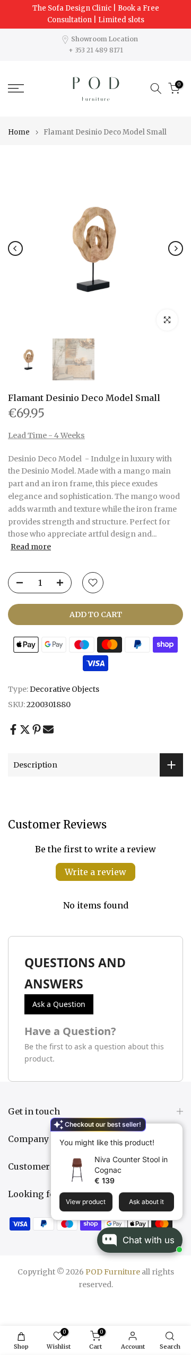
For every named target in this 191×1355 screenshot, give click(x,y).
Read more (31, 546)
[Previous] (15, 248)
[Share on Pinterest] (36, 729)
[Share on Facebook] (13, 729)
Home (19, 132)
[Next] (175, 248)
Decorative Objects (64, 689)
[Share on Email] (48, 729)
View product (86, 1202)
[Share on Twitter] (25, 729)
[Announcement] (95, 14)
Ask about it (146, 1202)
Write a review (95, 872)
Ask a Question (58, 1004)
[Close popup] (171, 1133)
